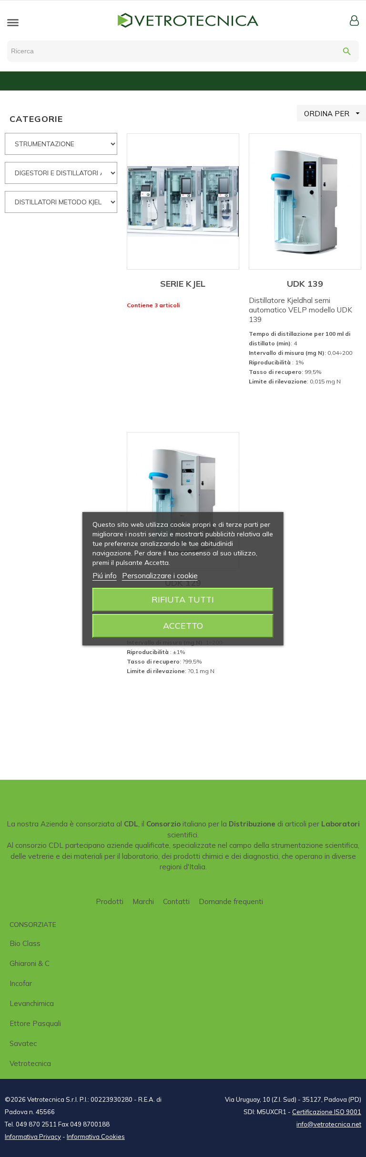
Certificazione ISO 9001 (326, 1112)
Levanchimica (32, 1003)
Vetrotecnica (30, 1063)
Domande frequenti (231, 901)
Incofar (21, 983)
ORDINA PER (333, 113)
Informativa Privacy (33, 1136)
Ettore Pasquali (35, 1023)
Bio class (25, 943)
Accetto (183, 625)
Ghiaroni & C (30, 963)
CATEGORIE (36, 118)
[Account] (354, 20)
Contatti (176, 901)
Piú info (104, 575)
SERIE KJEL (182, 283)
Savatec (23, 1043)
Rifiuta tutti (183, 599)
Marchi (143, 901)
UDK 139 (305, 283)
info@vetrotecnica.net (328, 1124)
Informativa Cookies (96, 1136)
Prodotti (109, 901)
